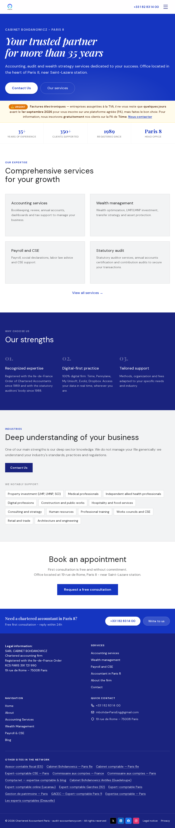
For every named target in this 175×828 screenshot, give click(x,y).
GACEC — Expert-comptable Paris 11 (76, 794)
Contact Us (21, 88)
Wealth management (105, 660)
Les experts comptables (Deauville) (30, 800)
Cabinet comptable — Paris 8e (117, 766)
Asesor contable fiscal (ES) (24, 766)
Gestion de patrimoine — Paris (26, 794)
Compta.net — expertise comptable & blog (35, 780)
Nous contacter (140, 117)
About (9, 713)
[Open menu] (165, 7)
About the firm (101, 680)
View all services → (87, 293)
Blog (8, 740)
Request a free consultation (87, 589)
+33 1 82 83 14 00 (146, 7)
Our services (57, 88)
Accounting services (105, 653)
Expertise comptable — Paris (125, 794)
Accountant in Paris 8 (106, 673)
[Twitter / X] (113, 821)
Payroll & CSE (14, 733)
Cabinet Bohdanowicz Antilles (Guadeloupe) (100, 780)
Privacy (165, 820)
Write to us (156, 621)
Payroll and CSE (102, 667)
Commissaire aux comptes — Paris (131, 773)
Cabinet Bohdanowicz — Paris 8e (70, 766)
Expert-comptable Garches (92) (82, 787)
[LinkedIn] (121, 821)
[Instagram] (136, 821)
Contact (97, 687)
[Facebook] (128, 821)
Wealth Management (19, 726)
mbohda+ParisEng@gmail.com (117, 712)
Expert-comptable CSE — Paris (27, 773)
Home (9, 706)
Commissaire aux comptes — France (78, 773)
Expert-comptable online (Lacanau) (30, 787)
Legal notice (150, 820)
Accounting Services (19, 719)
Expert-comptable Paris (125, 787)
